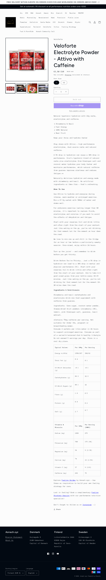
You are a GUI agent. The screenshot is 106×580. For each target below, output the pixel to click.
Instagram (87, 505)
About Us (9, 540)
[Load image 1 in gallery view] (10, 88)
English (31, 573)
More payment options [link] (77, 111)
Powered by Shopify (94, 576)
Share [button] (58, 509)
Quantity (57, 87)
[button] (90, 22)
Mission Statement (13, 537)
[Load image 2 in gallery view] (32, 88)
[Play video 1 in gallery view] (21, 88)
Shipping (68, 75)
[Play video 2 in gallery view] (43, 88)
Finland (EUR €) (14, 573)
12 (64, 82)
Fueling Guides (69, 480)
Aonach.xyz (83, 576)
